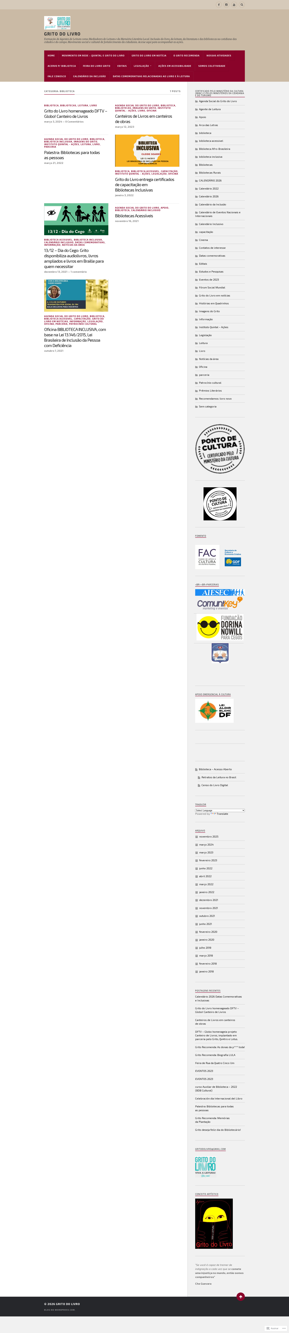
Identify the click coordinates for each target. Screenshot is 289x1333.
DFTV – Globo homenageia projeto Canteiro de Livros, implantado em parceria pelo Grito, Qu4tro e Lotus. (216, 1035)
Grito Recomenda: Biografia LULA (215, 1054)
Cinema (203, 239)
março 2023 (206, 852)
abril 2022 (205, 876)
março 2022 (206, 884)
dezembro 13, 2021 (55, 271)
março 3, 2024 (53, 121)
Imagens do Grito (144, 108)
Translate (222, 813)
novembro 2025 (208, 836)
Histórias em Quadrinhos (214, 303)
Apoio (164, 207)
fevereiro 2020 (208, 931)
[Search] (242, 5)
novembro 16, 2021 (127, 220)
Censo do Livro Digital (215, 785)
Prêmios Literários (210, 390)
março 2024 (206, 844)
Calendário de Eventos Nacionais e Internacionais (217, 214)
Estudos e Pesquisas (211, 271)
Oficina (152, 110)
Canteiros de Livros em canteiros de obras (143, 118)
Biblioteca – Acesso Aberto (215, 769)
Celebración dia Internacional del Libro (218, 1098)
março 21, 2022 (53, 162)
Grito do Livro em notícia (149, 55)
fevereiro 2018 (208, 963)
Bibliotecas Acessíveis (134, 215)
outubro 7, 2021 (53, 350)
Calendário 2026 (209, 196)
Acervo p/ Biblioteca (62, 66)
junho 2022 (205, 868)
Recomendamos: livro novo (215, 398)
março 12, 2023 (124, 126)
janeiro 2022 (206, 892)
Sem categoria (207, 406)
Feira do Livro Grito (96, 66)
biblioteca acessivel (145, 171)
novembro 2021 (208, 907)
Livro (93, 105)
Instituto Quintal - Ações (61, 144)
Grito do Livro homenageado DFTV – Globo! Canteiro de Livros (75, 113)
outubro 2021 (207, 915)
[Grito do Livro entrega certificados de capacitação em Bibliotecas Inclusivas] (147, 151)
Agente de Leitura (210, 109)
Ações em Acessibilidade (174, 66)
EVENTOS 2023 (204, 1070)
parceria (50, 146)
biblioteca (51, 105)
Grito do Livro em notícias (214, 295)
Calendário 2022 (209, 188)
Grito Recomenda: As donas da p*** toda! (220, 1047)
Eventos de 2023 (209, 279)
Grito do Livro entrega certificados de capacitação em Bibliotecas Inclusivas (144, 185)
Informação (52, 245)
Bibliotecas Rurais (210, 172)
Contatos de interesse (212, 247)
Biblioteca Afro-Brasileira (214, 148)
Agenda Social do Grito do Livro (137, 105)
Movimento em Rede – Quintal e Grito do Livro (93, 55)
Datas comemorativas (90, 242)
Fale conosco (57, 76)
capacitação (169, 171)
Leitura (83, 105)
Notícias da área (73, 245)
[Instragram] (226, 5)
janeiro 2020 (206, 939)
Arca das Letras (208, 125)
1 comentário (79, 271)
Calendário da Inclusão (89, 76)
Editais (122, 66)
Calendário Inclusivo (59, 242)
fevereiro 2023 (208, 860)
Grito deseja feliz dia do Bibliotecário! (218, 1129)
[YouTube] (234, 5)
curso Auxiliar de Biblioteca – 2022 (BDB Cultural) (216, 1088)
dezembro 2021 (208, 899)
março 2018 (206, 955)
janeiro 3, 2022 (124, 195)
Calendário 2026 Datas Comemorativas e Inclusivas (218, 998)
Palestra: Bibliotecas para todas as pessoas (72, 155)
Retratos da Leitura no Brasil (219, 777)
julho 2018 (205, 947)
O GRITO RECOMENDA (186, 55)
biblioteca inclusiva (58, 141)
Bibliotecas (68, 105)
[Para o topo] (240, 1296)
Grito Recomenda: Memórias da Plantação (212, 1119)
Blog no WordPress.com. (59, 1310)
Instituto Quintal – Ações (213, 327)
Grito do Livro (62, 33)
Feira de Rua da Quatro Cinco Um (214, 1062)
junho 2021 (205, 923)
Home (51, 55)
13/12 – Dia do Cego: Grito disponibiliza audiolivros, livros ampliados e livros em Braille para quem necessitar (74, 258)
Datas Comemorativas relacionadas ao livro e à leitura (151, 76)
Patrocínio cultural (83, 324)
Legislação (141, 66)
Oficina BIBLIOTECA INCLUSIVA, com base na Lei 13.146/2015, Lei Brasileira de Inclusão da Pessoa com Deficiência (75, 337)
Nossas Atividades (219, 55)
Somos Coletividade (211, 66)
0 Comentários (74, 121)
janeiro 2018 (206, 971)
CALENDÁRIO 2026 (210, 180)
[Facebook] (219, 5)
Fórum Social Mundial (212, 287)
